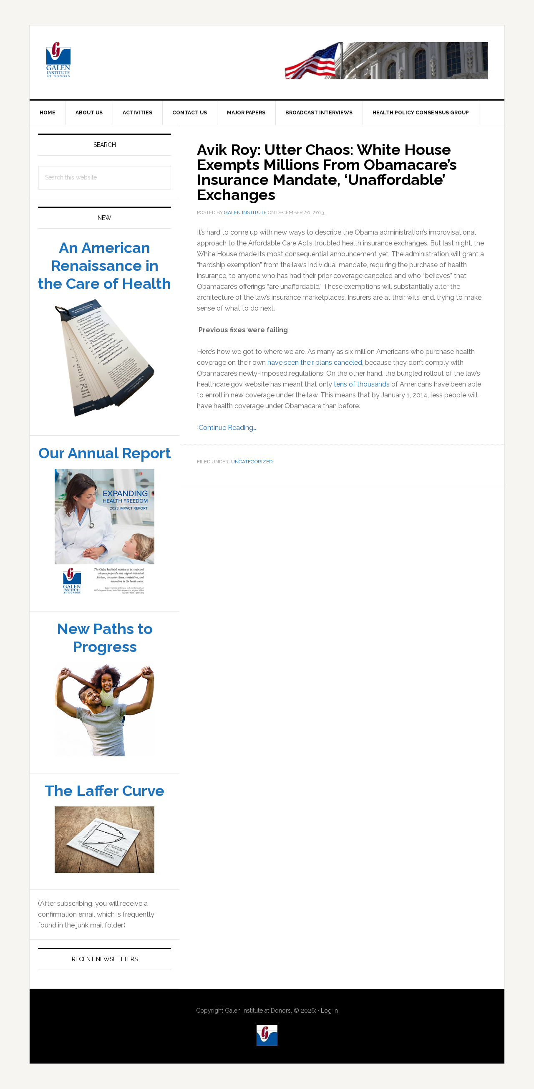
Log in (329, 1010)
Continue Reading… (226, 428)
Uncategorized (251, 462)
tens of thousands (362, 384)
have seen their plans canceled (314, 362)
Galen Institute (100, 61)
